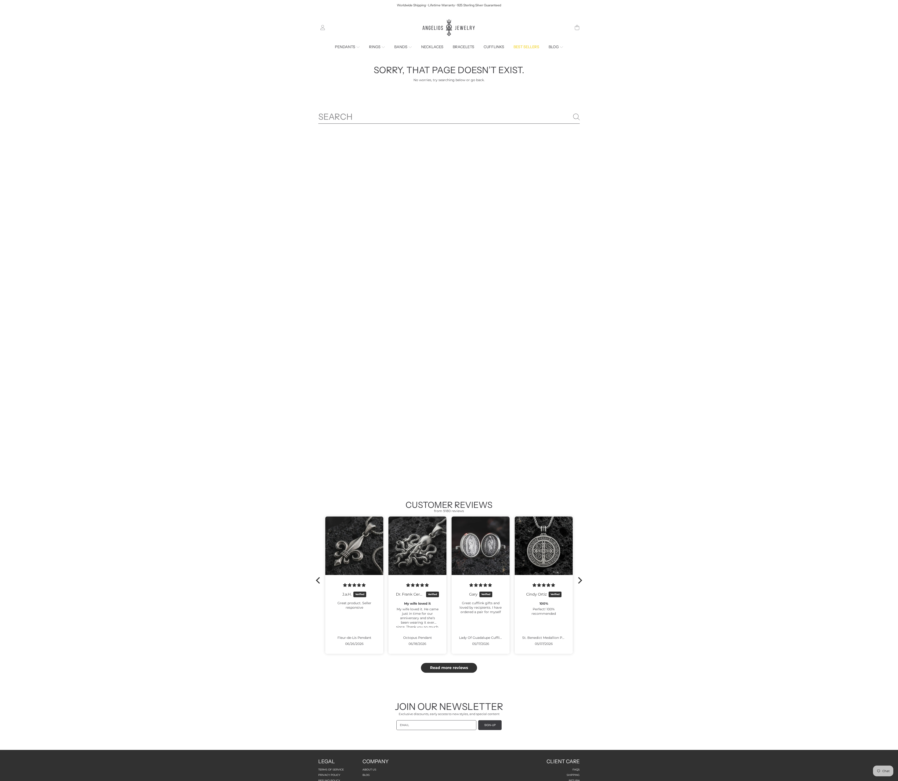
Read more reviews (449, 667)
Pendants (345, 46)
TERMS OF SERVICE (331, 769)
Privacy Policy (329, 775)
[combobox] (449, 117)
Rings (375, 46)
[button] (577, 27)
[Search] (576, 117)
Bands (401, 46)
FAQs (576, 769)
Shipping (573, 775)
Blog (554, 46)
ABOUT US (369, 769)
